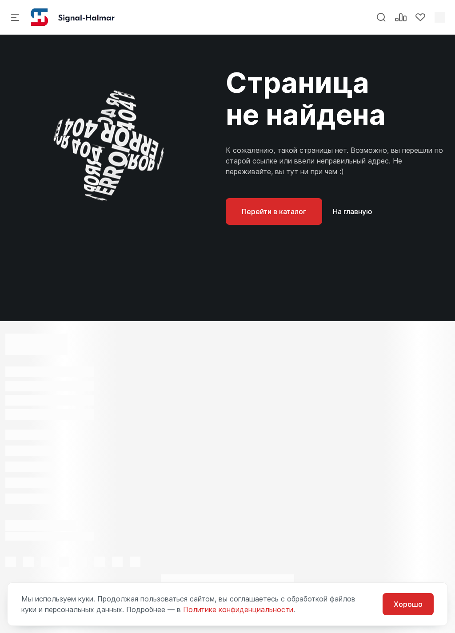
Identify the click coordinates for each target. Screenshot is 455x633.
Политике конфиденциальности (238, 609)
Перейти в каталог (274, 211)
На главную (352, 211)
